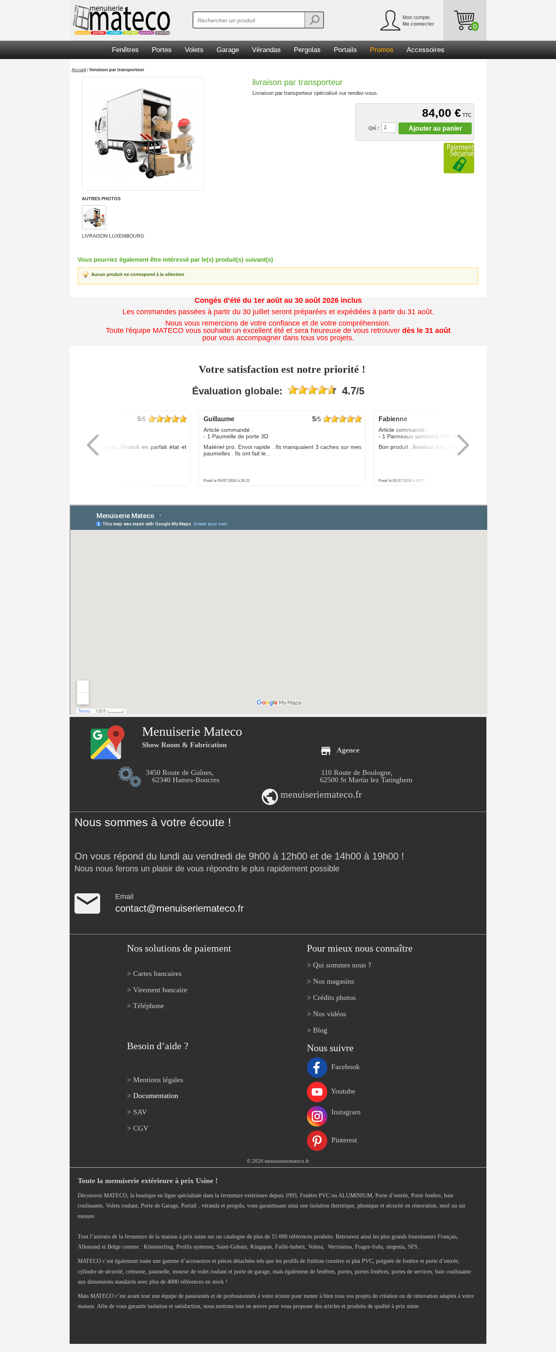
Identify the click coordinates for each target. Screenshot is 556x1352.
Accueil (79, 69)
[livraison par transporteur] (143, 134)
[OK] (313, 20)
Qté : (373, 128)
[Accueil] (120, 20)
